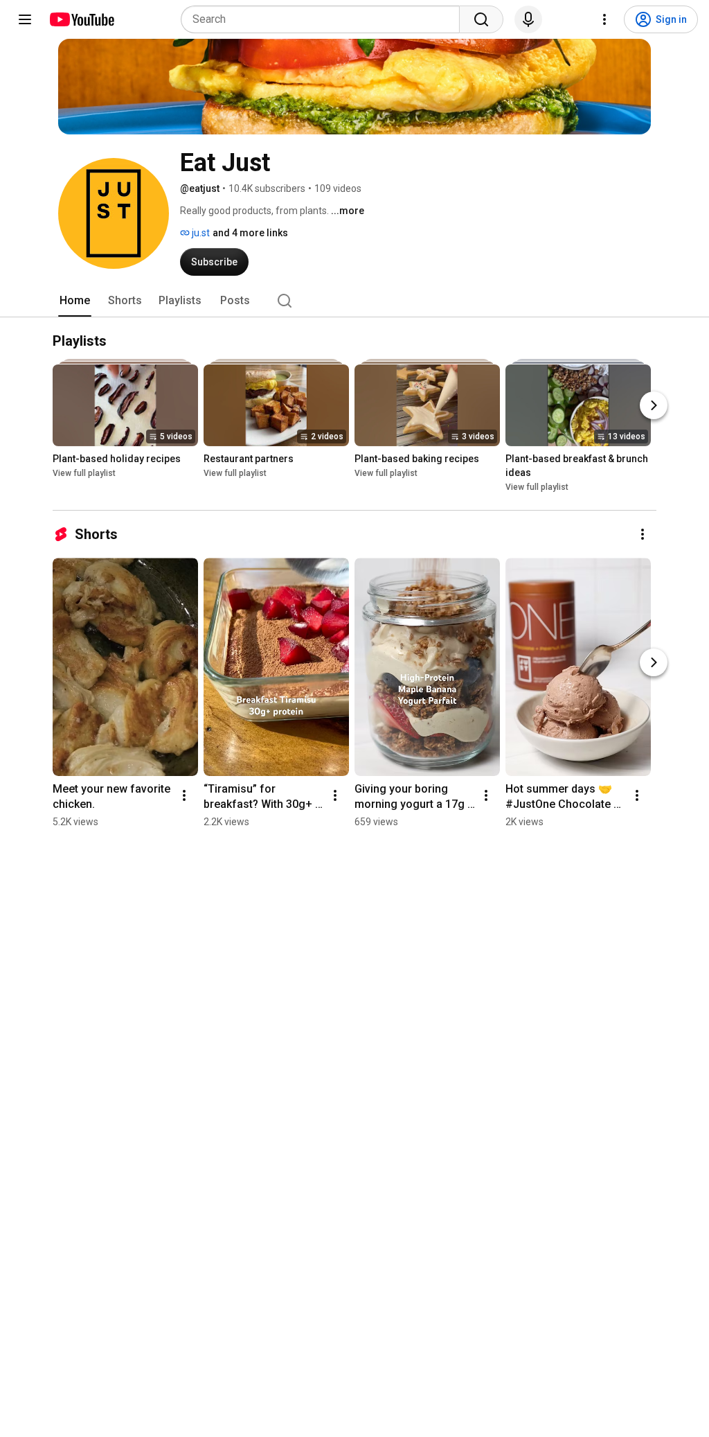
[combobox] (324, 19)
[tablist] (354, 300)
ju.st (200, 232)
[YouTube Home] (81, 19)
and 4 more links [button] (250, 232)
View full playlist (84, 473)
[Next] (653, 405)
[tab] (74, 300)
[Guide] (25, 19)
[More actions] (642, 534)
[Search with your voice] (528, 19)
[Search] (481, 19)
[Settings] (604, 19)
